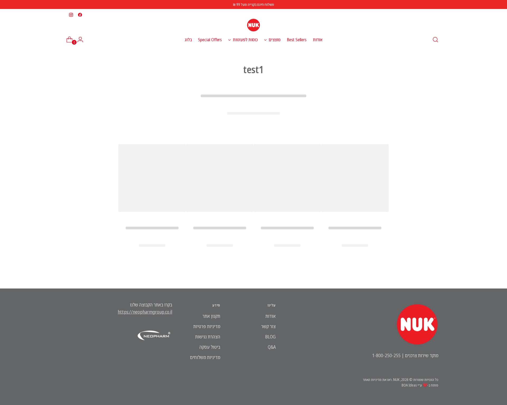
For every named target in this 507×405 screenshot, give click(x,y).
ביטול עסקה (209, 347)
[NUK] (253, 25)
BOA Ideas (409, 385)
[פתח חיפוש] (435, 39)
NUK (396, 379)
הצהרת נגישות (207, 336)
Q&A (272, 347)
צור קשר (268, 326)
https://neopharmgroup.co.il (145, 312)
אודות (270, 316)
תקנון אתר (211, 316)
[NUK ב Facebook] (80, 14)
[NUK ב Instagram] (71, 14)
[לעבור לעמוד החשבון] (82, 39)
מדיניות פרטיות (206, 326)
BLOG (270, 336)
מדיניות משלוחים (205, 357)
